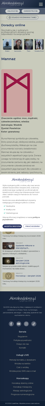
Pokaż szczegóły (33, 226)
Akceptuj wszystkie (12, 226)
